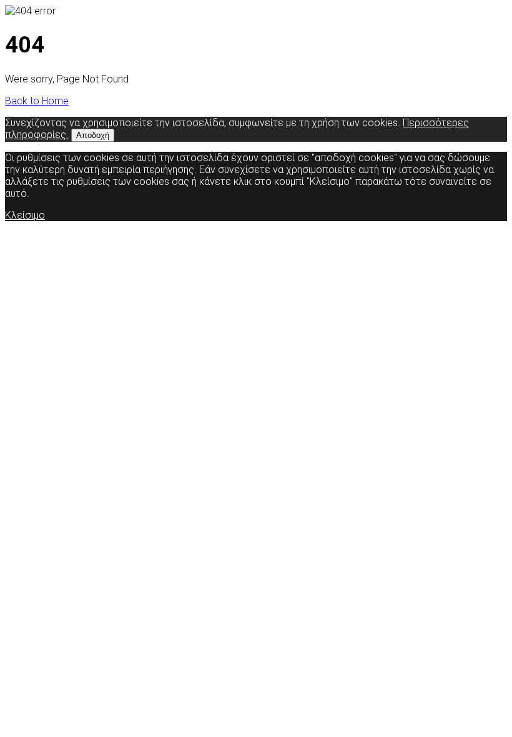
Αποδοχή (92, 135)
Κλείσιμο (25, 215)
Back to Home (37, 101)
